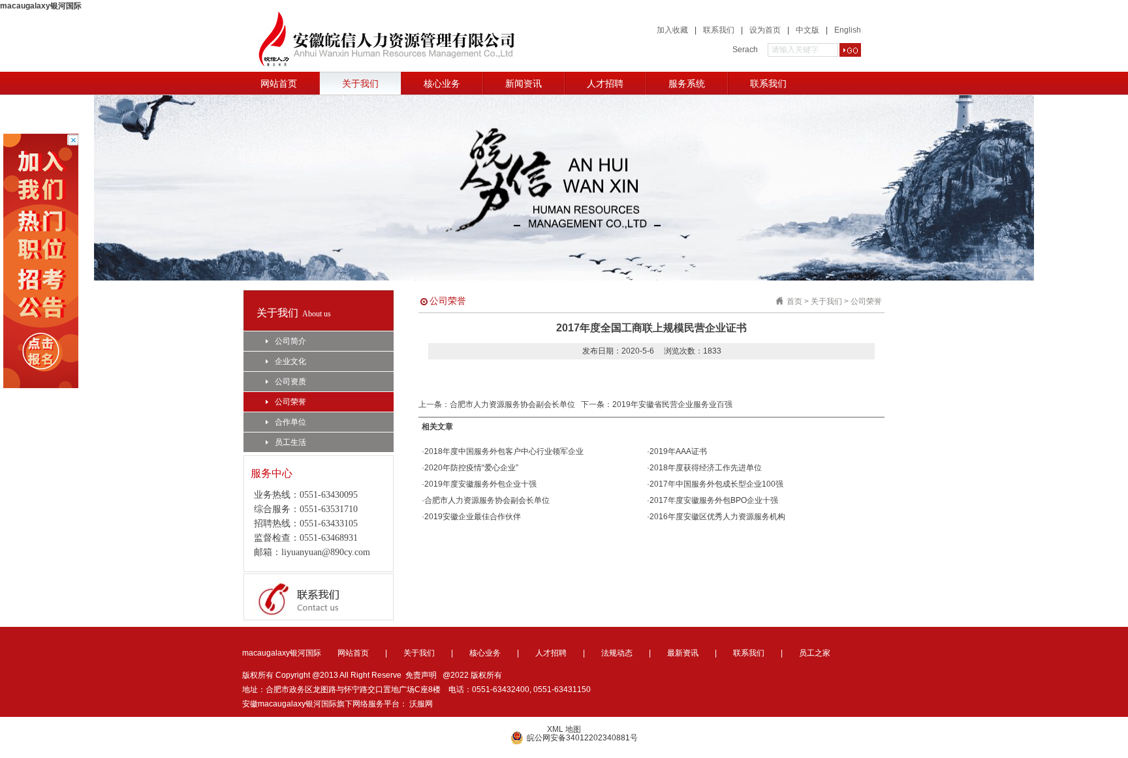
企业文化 (290, 361)
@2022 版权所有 (472, 675)
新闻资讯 (523, 83)
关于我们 (360, 83)
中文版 (807, 30)
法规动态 (617, 653)
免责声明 (421, 675)
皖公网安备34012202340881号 (582, 737)
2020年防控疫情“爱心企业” (471, 467)
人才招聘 (605, 83)
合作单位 (290, 422)
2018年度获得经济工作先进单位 (706, 467)
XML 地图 (564, 729)
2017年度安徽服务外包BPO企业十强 (714, 500)
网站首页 (278, 83)
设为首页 (765, 30)
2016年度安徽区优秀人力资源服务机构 (717, 516)
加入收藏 (672, 30)
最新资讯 (682, 653)
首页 (794, 301)
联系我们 (718, 30)
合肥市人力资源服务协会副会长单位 (512, 404)
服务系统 (686, 83)
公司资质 (290, 381)
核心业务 (442, 83)
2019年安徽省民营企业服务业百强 (672, 404)
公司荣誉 (290, 401)
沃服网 (421, 703)
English (847, 30)
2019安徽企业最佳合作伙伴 (472, 516)
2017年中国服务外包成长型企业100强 (716, 484)
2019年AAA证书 (678, 451)
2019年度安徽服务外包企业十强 (480, 484)
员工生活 (290, 442)
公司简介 (290, 341)
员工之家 (814, 653)
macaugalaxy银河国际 (41, 5)
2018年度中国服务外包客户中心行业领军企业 (504, 451)
